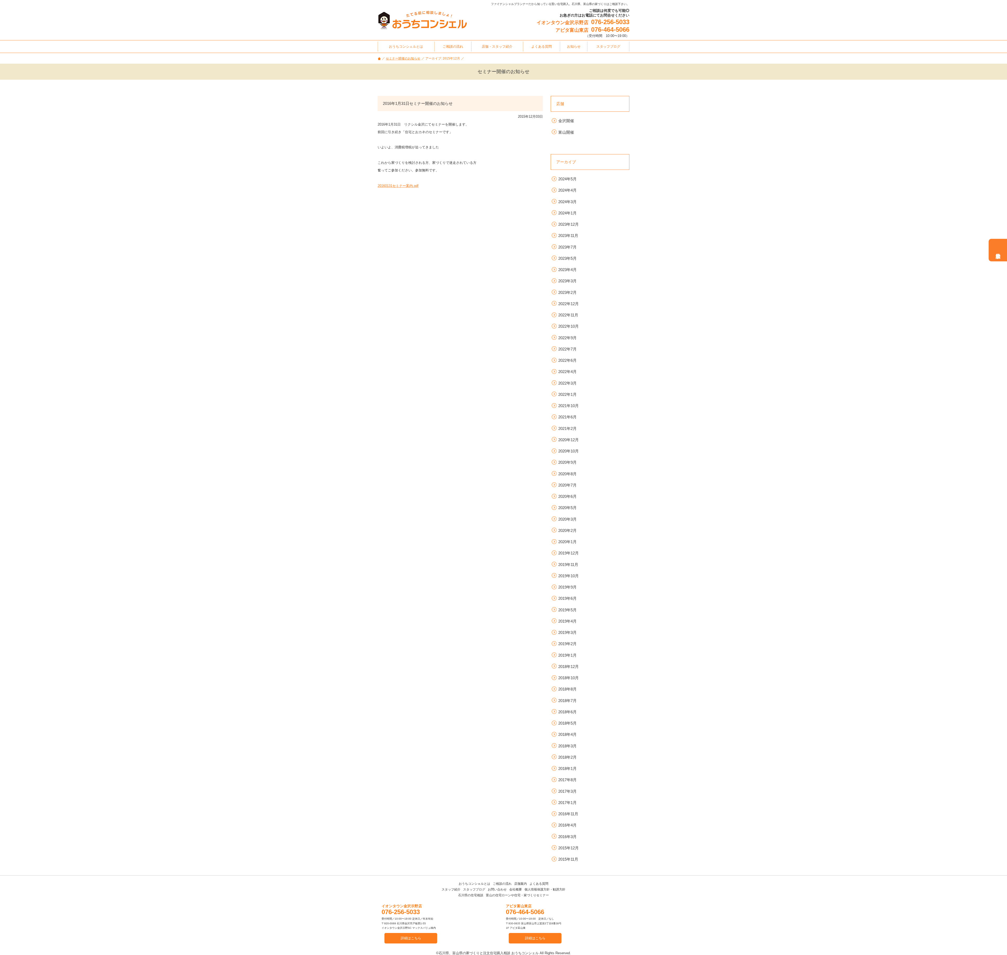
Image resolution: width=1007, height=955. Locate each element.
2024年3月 (567, 201)
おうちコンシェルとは (474, 884)
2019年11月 (568, 564)
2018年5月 (567, 723)
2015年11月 (568, 859)
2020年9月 (567, 462)
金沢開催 (566, 120)
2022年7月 (567, 349)
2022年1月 (567, 394)
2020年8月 (567, 474)
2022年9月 (567, 338)
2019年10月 (568, 576)
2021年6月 (567, 417)
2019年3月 (567, 632)
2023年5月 (567, 258)
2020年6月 (567, 496)
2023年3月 (567, 281)
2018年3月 (567, 746)
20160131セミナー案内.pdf (398, 186)
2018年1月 (567, 768)
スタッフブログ (474, 889)
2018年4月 (567, 734)
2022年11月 (568, 315)
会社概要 (515, 889)
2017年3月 (567, 791)
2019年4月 (567, 621)
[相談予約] (998, 250)
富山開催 (566, 132)
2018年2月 (567, 757)
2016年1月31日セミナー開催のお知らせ (418, 103)
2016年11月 (568, 814)
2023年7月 (567, 247)
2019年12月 (568, 553)
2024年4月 (567, 190)
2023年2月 (567, 292)
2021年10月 (568, 405)
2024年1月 (567, 213)
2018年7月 (567, 700)
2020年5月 (567, 507)
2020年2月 (567, 530)
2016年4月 (567, 825)
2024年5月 (567, 179)
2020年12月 (568, 440)
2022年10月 (568, 326)
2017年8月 (567, 780)
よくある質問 (538, 884)
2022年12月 (568, 303)
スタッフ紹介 (451, 889)
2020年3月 (567, 519)
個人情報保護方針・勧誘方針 (544, 889)
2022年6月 (567, 360)
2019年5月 (567, 610)
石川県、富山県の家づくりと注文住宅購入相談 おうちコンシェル (489, 953)
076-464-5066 (610, 29)
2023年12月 (568, 224)
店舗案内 (520, 884)
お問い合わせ (497, 889)
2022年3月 (567, 383)
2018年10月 (568, 678)
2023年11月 (568, 235)
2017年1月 (567, 802)
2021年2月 (567, 428)
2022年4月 (567, 371)
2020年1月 (567, 541)
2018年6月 (567, 712)
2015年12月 (568, 848)
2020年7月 (567, 485)
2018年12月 (568, 666)
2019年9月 (567, 587)
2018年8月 (567, 689)
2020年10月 (568, 451)
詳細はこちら (411, 938)
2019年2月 (567, 643)
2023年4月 (567, 269)
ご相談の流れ (502, 884)
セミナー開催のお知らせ (403, 58)
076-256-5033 (610, 21)
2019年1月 (567, 655)
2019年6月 (567, 598)
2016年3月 (567, 836)
